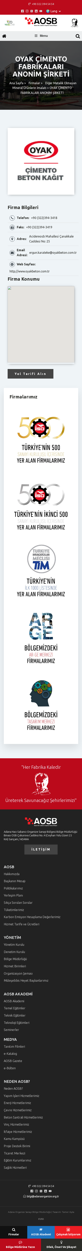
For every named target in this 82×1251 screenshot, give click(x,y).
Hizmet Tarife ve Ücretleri (21, 924)
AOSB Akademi (14, 1001)
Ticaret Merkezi (14, 1153)
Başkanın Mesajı (14, 881)
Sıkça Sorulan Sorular (18, 902)
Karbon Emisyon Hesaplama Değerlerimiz (32, 917)
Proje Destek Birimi (17, 1146)
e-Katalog (10, 1053)
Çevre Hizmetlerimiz (18, 1110)
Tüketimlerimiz (14, 910)
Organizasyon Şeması (18, 973)
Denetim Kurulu (14, 952)
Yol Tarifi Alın (30, 374)
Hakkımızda (11, 874)
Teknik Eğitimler (15, 1015)
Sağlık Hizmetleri (15, 1167)
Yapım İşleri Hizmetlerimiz (21, 1096)
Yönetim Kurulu (14, 944)
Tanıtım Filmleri (14, 1046)
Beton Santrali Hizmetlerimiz (23, 1117)
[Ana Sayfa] (4, 36)
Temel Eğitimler (14, 1008)
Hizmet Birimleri (15, 966)
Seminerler (11, 1029)
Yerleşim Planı (13, 895)
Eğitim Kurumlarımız (17, 1160)
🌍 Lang (51, 11)
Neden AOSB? (13, 1088)
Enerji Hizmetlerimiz (17, 1103)
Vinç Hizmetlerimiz (16, 1124)
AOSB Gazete (13, 1061)
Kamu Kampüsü (14, 1138)
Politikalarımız (13, 888)
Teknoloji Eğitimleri (16, 1022)
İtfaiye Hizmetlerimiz (18, 1131)
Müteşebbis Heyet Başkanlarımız (26, 980)
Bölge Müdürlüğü (15, 959)
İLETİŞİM (41, 849)
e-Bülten (10, 1068)
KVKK (41, 1219)
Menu (44, 35)
